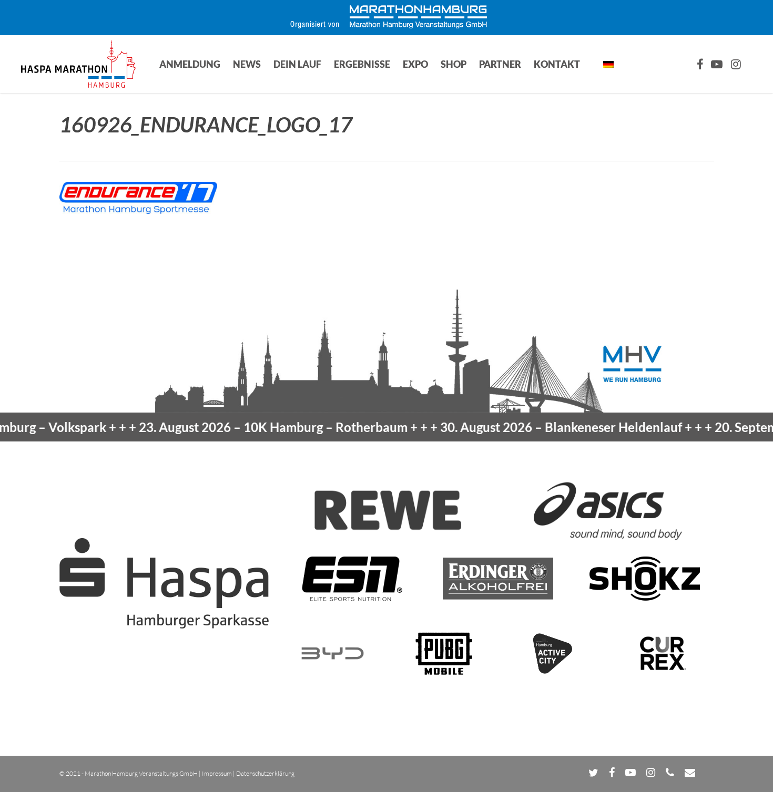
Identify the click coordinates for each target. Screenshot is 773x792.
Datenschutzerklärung (265, 773)
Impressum (217, 773)
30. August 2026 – (536, 427)
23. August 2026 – (248, 427)
